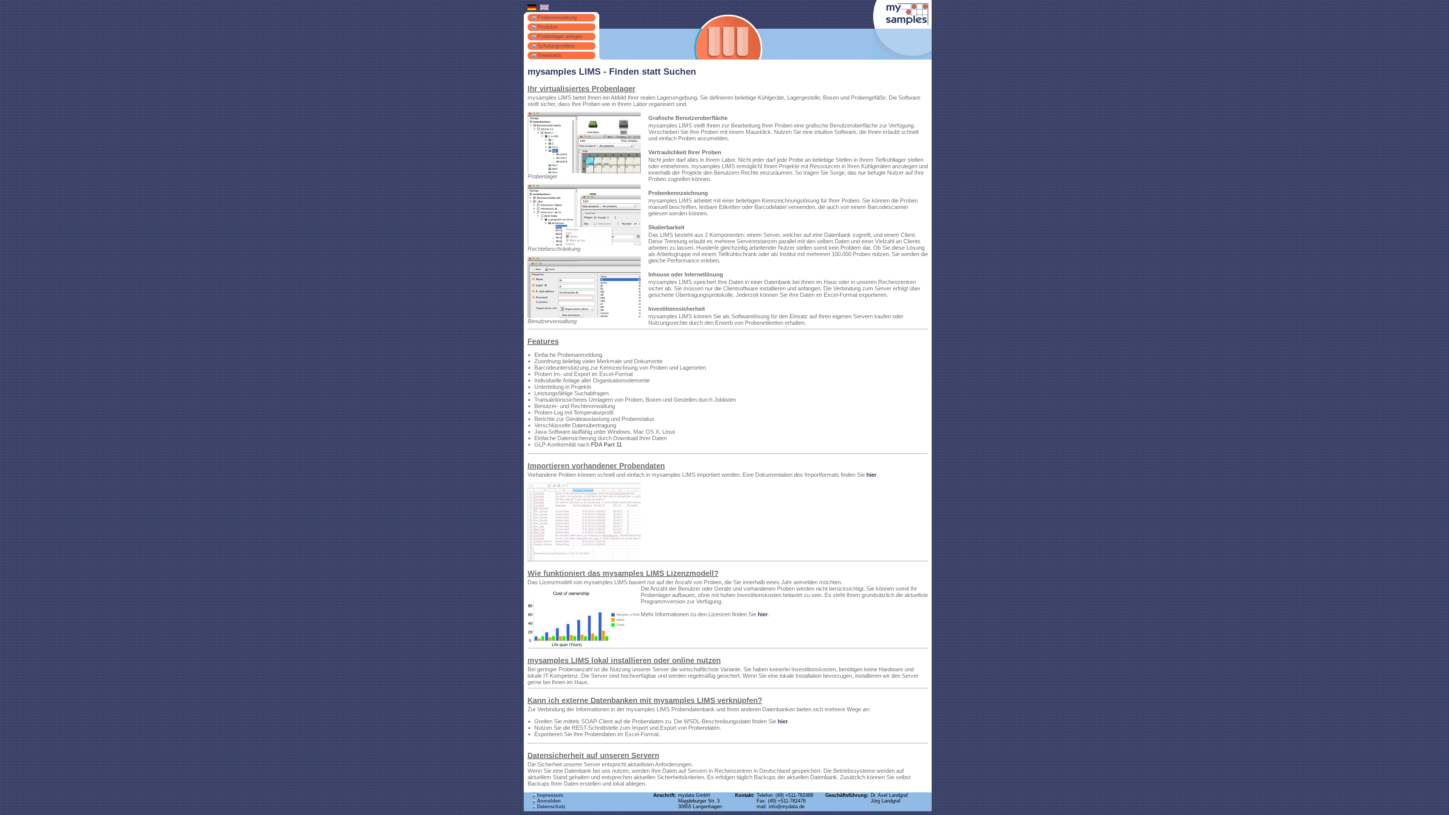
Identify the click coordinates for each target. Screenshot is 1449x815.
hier (871, 474)
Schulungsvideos (556, 46)
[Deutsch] (532, 8)
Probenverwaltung (557, 17)
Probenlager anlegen (560, 36)
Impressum (550, 795)
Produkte (547, 27)
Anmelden (549, 801)
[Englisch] (544, 8)
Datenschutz (551, 806)
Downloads (549, 55)
